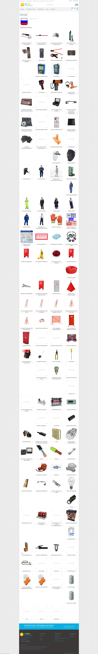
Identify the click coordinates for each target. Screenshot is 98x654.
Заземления (56, 619)
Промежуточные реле (41, 409)
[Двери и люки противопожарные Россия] (71, 286)
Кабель (41, 458)
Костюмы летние (41, 178)
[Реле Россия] (56, 434)
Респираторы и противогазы (56, 244)
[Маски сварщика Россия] (71, 155)
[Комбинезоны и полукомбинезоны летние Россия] (56, 171)
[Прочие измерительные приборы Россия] (56, 102)
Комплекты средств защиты (41, 129)
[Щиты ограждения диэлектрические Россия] (56, 321)
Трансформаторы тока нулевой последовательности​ (56, 524)
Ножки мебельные (71, 571)
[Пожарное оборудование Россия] (26, 254)
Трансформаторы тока (26, 522)
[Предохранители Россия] (71, 451)
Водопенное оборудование (26, 293)
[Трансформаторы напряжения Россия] (41, 515)
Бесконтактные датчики (71, 377)
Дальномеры (56, 76)
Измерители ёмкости (26, 92)
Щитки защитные (56, 162)
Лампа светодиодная (71, 490)
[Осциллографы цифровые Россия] (41, 102)
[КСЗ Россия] (26, 611)
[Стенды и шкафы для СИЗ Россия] (56, 122)
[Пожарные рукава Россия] (71, 270)
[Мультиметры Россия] (41, 53)
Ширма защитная (26, 345)
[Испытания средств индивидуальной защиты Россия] (26, 579)
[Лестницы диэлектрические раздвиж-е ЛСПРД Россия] (56, 303)
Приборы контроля (27, 441)
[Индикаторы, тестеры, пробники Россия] (71, 35)
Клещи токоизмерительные (56, 60)
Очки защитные (71, 146)
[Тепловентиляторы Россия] (71, 547)
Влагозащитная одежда (71, 194)
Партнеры (41, 638)
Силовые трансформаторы (71, 522)
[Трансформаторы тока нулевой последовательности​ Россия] (56, 515)
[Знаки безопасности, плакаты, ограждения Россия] (71, 219)
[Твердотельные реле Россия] (56, 402)
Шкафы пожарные (56, 293)
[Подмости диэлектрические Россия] (41, 321)
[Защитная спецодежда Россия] (71, 171)
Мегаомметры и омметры (71, 60)
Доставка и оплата (31, 9)
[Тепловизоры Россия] (41, 85)
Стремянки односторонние (56, 345)
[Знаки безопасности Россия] (41, 237)
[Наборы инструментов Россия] (71, 338)
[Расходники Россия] (71, 354)
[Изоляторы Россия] (56, 467)
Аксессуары (56, 425)
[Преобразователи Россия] (71, 531)
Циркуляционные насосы (56, 555)
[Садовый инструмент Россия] (41, 354)
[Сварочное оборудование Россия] (41, 547)
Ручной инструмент (56, 361)
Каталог (22, 9)
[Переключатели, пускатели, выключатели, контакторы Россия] (41, 434)
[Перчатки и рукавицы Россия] (56, 219)
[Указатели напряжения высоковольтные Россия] (41, 35)
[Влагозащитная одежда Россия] (71, 187)
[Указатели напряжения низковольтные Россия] (26, 35)
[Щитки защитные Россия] (56, 155)
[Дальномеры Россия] (56, 69)
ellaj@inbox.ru (25, 639)
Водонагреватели (26, 571)
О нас (47, 9)
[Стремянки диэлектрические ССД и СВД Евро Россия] (26, 321)
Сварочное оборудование (41, 555)
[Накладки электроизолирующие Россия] (26, 139)
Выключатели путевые (71, 425)
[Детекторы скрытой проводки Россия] (26, 53)
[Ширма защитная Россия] (26, 338)
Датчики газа (71, 393)
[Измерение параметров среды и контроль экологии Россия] (26, 102)
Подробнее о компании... (34, 18)
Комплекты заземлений (27, 490)
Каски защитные (26, 178)
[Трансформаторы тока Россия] (26, 515)
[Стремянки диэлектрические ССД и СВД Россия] (71, 303)
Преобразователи (71, 539)
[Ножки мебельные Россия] (71, 563)
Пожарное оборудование (26, 261)
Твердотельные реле (56, 409)
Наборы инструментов (71, 345)
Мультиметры (41, 60)
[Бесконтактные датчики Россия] (71, 370)
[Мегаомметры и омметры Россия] (71, 53)
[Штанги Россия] (41, 611)
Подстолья (56, 571)
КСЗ (26, 619)
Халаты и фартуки (41, 210)
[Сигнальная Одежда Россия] (26, 203)
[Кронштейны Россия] (41, 563)
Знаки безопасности (41, 244)
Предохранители (71, 458)
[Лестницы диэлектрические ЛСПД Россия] (26, 303)
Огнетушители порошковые (41, 261)
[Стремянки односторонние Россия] (56, 338)
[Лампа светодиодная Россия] (71, 483)
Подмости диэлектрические (41, 328)
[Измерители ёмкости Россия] (26, 85)
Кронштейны (41, 571)
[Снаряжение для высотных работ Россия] (71, 237)
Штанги (41, 619)
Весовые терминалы (41, 425)
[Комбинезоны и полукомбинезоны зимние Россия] (41, 219)
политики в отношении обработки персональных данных (33, 646)
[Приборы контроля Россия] (26, 434)
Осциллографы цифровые (41, 109)
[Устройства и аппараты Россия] (41, 467)
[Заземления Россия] (56, 611)
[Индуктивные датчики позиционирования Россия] (56, 370)
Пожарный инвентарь (71, 261)
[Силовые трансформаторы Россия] (71, 515)
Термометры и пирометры (56, 92)
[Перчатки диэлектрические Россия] (56, 139)
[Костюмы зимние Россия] (26, 219)
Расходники (71, 361)
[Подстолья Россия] (56, 563)
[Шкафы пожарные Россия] (56, 286)
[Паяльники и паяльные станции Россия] (41, 370)
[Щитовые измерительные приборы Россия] (26, 402)
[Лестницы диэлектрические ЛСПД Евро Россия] (41, 303)
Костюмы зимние (26, 226)
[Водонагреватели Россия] (26, 563)
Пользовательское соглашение (59, 640)
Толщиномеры (71, 76)
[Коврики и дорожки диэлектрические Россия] (71, 122)
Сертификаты (41, 9)
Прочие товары (71, 587)
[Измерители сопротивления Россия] (41, 69)
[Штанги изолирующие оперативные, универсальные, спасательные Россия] (71, 102)
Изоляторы (56, 474)
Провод (56, 458)
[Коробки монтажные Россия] (71, 467)
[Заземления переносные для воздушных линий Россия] (26, 122)
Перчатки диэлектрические (56, 146)
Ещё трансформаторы (26, 555)
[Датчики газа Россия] (71, 386)
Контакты (53, 9)
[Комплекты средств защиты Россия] (41, 122)
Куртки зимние (56, 210)
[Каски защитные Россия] (26, 171)
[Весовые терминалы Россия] (41, 418)
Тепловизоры (41, 92)
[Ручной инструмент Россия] (56, 354)
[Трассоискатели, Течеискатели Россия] (71, 85)
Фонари (71, 507)
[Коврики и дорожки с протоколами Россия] (56, 579)
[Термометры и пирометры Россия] (56, 85)
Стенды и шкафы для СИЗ (56, 129)
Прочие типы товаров (71, 603)
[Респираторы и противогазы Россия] (56, 237)
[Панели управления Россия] (71, 402)
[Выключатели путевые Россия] (71, 418)
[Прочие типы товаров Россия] (71, 595)
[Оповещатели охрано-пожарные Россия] (56, 254)
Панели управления (71, 409)
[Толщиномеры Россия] (71, 69)
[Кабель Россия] (41, 451)
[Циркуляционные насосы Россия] (56, 547)
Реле (56, 441)
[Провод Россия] (56, 451)
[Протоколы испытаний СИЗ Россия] (41, 579)
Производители (57, 635)
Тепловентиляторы (71, 555)
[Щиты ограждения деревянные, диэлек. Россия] (71, 321)
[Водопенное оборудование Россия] (26, 286)
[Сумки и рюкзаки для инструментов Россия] (26, 354)
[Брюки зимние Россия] (71, 203)
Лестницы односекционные (41, 345)
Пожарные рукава (71, 277)
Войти (71, 0)
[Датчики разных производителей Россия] (71, 434)
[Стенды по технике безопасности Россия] (26, 237)
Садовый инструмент (41, 361)
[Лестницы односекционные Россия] (41, 338)
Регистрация (76, 0)
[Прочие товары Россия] (71, 579)
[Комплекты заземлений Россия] (26, 483)
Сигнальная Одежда (26, 210)
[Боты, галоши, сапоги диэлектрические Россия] (41, 139)
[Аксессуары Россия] (56, 418)
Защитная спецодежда (71, 178)
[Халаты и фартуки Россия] (41, 203)
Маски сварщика (71, 162)
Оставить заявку (68, 626)
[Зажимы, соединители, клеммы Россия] (56, 483)
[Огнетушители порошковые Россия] (41, 254)
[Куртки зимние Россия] (56, 203)
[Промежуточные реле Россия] (41, 402)
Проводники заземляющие (41, 490)
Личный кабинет (72, 635)
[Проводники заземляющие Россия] (41, 483)
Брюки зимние (71, 210)
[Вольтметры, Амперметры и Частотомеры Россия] (26, 451)
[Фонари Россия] (71, 499)
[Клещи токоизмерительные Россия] (56, 53)
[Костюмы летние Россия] (41, 171)
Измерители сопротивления (42, 76)
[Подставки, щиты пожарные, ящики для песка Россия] (41, 286)
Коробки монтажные (71, 474)
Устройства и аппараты (41, 474)
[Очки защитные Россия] (71, 139)
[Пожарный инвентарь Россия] (71, 254)
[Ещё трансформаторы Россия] (26, 547)
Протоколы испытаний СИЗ (41, 587)
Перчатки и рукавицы (56, 226)
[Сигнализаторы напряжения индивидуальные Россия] (56, 35)
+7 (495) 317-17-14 (27, 637)
